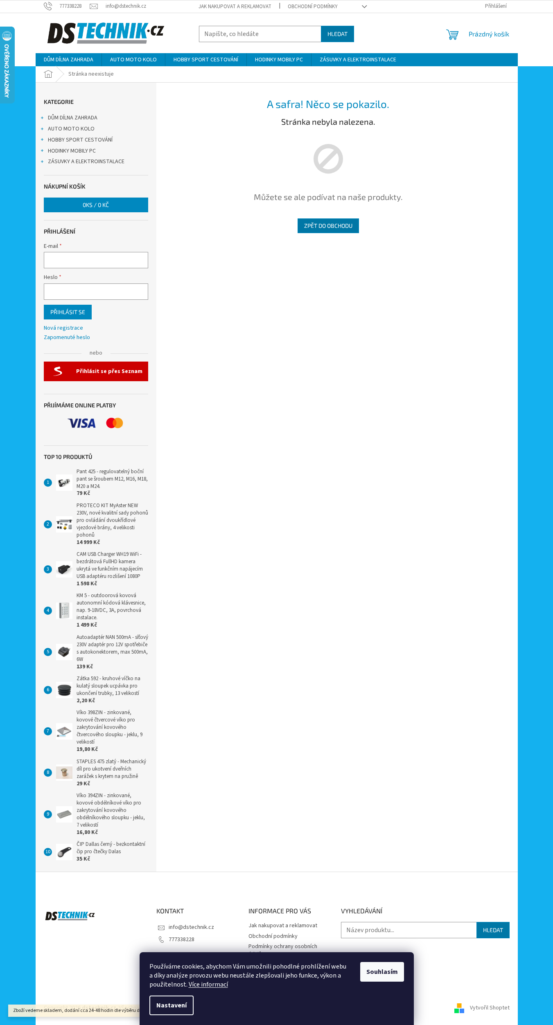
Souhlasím (382, 971)
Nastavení (171, 1005)
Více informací (208, 984)
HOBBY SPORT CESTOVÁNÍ (80, 140)
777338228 (181, 939)
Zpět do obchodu (328, 225)
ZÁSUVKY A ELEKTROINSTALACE (86, 161)
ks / (96, 204)
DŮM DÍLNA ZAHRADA (72, 118)
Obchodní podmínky (313, 6)
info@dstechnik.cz (191, 927)
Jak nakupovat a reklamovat (235, 6)
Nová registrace (63, 328)
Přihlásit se (67, 311)
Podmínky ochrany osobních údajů (282, 950)
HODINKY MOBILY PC (72, 151)
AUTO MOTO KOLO (71, 129)
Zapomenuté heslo (67, 338)
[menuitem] (69, 59)
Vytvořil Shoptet (490, 1008)
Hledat (337, 33)
